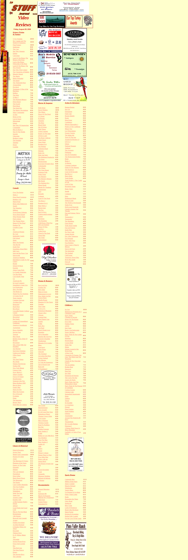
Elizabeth (16, 467)
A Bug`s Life (69, 353)
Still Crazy (16, 251)
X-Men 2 (16, 97)
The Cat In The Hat (71, 378)
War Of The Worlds (19, 132)
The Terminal (42, 354)
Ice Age (67, 309)
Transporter (68, 219)
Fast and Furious (70, 228)
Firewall (67, 262)
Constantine (16, 127)
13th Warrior (17, 516)
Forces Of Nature (18, 377)
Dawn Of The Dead (44, 114)
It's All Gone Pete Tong (45, 412)
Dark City (41, 153)
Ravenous (41, 219)
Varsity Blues (69, 490)
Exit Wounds (69, 238)
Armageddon (17, 85)
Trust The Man (42, 440)
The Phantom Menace (19, 99)
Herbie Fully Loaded (71, 516)
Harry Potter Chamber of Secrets (71, 316)
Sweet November (43, 470)
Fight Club (68, 114)
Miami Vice (68, 129)
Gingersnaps (42, 189)
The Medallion (69, 221)
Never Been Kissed (19, 214)
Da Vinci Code (69, 232)
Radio (67, 497)
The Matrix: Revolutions (20, 110)
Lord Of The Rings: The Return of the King (20, 59)
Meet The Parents (18, 242)
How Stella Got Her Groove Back (44, 297)
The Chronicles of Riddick (21, 72)
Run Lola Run (42, 285)
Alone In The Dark (44, 233)
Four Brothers (69, 243)
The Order (41, 237)
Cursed (40, 216)
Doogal (67, 407)
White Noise (42, 174)
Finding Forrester (43, 429)
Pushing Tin (16, 225)
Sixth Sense (41, 108)
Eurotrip (15, 268)
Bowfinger (16, 309)
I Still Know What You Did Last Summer (45, 224)
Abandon (41, 121)
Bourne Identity (70, 116)
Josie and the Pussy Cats (20, 253)
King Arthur (16, 476)
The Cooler (41, 405)
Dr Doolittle (68, 403)
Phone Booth (42, 185)
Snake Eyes (68, 205)
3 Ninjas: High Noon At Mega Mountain (72, 429)
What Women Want (19, 217)
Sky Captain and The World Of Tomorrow (19, 42)
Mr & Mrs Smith (70, 259)
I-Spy (14, 357)
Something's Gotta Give (20, 285)
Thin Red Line (17, 548)
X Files (15, 114)
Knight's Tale (17, 500)
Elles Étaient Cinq (43, 319)
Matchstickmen (43, 408)
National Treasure (70, 146)
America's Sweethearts (20, 325)
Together (41, 304)
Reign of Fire (17, 117)
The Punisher (17, 140)
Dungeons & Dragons (72, 375)
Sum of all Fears (70, 249)
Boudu (15, 264)
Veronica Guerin (43, 423)
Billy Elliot (41, 290)
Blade (67, 159)
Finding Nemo (69, 324)
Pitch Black (16, 106)
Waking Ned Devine (19, 364)
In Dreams (41, 118)
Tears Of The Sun (70, 137)
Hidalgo (15, 469)
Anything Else (17, 302)
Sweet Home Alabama (20, 212)
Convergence (42, 240)
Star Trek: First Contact (20, 70)
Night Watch (42, 140)
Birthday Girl (17, 199)
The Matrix (16, 76)
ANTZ (67, 326)
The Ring (41, 123)
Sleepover (68, 369)
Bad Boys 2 (68, 174)
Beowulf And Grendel (20, 518)
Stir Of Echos (42, 127)
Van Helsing (42, 146)
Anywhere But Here (44, 356)
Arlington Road (43, 149)
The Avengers (69, 150)
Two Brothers (42, 438)
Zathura (67, 398)
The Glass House (43, 170)
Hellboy (15, 93)
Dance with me (43, 459)
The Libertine (17, 556)
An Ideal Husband (18, 525)
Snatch (15, 206)
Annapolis (41, 474)
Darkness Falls (42, 172)
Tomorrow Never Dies (72, 257)
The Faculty (16, 104)
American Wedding (19, 257)
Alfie (39, 446)
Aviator (15, 520)
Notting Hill (16, 366)
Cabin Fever (42, 231)
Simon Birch (42, 461)
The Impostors (17, 400)
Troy (14, 537)
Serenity (15, 134)
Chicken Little (69, 392)
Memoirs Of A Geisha (45, 343)
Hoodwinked (69, 340)
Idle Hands (41, 181)
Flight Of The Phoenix (72, 167)
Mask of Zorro (42, 292)
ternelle (41, 194)
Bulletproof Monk (70, 198)
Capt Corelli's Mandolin (20, 484)
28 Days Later (42, 136)
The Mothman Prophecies (46, 157)
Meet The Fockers (18, 392)
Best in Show (17, 385)
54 (39, 467)
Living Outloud (43, 358)
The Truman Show (18, 221)
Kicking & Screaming (71, 514)
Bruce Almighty (18, 330)
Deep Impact (17, 102)
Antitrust (67, 148)
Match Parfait (69, 512)
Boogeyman (42, 208)
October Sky (42, 287)
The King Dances (18, 550)
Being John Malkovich (20, 204)
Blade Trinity (69, 189)
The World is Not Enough (73, 203)
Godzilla (15, 147)
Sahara (67, 144)
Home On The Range (71, 319)
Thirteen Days (17, 533)
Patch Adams (17, 219)
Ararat (40, 451)
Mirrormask (16, 121)
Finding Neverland (18, 522)
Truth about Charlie (71, 225)
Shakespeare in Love (44, 294)
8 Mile (40, 324)
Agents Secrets (69, 234)
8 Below (67, 413)
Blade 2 (67, 161)
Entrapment (68, 111)
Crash (40, 472)
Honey (40, 448)
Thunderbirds (69, 422)
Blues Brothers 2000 (19, 383)
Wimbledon (68, 488)
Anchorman (16, 328)
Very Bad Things (18, 359)
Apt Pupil (41, 328)
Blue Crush (68, 505)
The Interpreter (69, 251)
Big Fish (40, 427)
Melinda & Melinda (44, 478)
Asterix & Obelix (70, 380)
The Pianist (16, 482)
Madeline (68, 338)
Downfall (16, 531)
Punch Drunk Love (44, 330)
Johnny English (17, 374)
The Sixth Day (17, 108)
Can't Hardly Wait (18, 276)
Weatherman (42, 341)
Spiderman (16, 47)
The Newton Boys (18, 554)
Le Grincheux (69, 405)
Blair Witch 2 (42, 206)
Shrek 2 (15, 195)
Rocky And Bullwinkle (72, 330)
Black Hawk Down (19, 478)
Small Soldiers (69, 411)
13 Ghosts (41, 116)
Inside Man (68, 230)
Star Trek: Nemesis (19, 51)
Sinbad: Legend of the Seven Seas (72, 350)
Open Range (69, 223)
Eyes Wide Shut (43, 457)
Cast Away (41, 347)
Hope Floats (42, 349)
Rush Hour (16, 307)
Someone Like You (19, 381)
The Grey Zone (17, 489)
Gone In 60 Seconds (71, 172)
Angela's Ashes (17, 497)
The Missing (42, 360)
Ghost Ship (41, 235)
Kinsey (15, 552)
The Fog (40, 210)
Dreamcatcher (42, 161)
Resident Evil (42, 144)
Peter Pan (68, 371)
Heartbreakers (17, 379)
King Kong (68, 120)
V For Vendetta (17, 39)
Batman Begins (69, 107)
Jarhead (15, 506)
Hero (66, 196)
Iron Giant (68, 328)
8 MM (40, 433)
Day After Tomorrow (71, 236)
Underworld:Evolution (45, 214)
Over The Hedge (18, 192)
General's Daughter (44, 339)
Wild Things (42, 129)
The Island (16, 80)
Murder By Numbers (44, 187)
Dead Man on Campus (20, 405)
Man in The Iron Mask (20, 512)
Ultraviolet (16, 136)
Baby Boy (41, 326)
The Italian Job (69, 135)
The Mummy (42, 176)
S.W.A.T (67, 142)
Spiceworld (16, 255)
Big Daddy (16, 319)
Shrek (14, 240)
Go (14, 279)
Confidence (68, 122)
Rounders (41, 332)
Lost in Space (17, 119)
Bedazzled (16, 304)
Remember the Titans (71, 499)
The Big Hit (16, 245)
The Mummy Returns (45, 179)
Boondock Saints (70, 186)
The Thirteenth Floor (19, 83)
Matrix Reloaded (18, 78)
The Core (16, 49)
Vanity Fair (16, 495)
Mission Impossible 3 (71, 124)
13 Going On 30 (18, 296)
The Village (41, 168)
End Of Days (42, 212)
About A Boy (42, 313)
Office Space (17, 355)
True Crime (41, 306)
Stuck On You (17, 389)
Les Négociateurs (70, 131)
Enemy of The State (44, 133)
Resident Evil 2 (43, 203)
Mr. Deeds (16, 361)
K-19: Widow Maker (19, 535)
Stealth (67, 191)
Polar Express (69, 409)
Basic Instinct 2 (43, 431)
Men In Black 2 (18, 130)
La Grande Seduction (19, 272)
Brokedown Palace (44, 414)
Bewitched (16, 317)
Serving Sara (17, 332)
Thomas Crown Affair (45, 416)
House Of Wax (42, 227)
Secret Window (43, 110)
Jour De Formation (71, 154)
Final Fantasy (17, 45)
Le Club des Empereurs (45, 362)
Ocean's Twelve (70, 133)
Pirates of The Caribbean (72, 127)
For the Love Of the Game (73, 518)
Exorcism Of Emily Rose (46, 164)
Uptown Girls (17, 370)
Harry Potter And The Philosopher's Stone (71, 383)
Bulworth (41, 367)
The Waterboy (17, 208)
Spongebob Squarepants (72, 394)
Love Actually (42, 410)
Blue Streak (16, 336)
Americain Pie (17, 281)
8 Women (41, 480)
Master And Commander (20, 454)
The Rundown (69, 170)
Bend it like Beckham (71, 510)
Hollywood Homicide (71, 207)
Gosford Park (42, 317)
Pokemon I (68, 426)
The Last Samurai (18, 472)
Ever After (68, 321)
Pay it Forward (17, 394)
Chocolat (41, 352)
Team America (17, 298)
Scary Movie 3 (17, 372)
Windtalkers (16, 491)
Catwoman (16, 56)
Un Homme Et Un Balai (72, 492)
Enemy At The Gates (19, 465)
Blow (40, 345)
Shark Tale (68, 345)
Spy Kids (68, 373)
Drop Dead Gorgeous (19, 197)
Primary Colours (43, 453)
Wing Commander (18, 112)
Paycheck (16, 87)
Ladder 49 (41, 444)
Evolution (16, 396)
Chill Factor (68, 255)
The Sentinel (69, 253)
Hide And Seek (43, 155)
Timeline (15, 142)
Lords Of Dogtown (71, 508)
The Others (41, 112)
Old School (16, 238)
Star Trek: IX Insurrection (21, 125)
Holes (67, 396)
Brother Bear (69, 367)
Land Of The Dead (44, 198)
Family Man (16, 387)
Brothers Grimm (18, 138)
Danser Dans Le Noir (45, 455)
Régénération (17, 514)
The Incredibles (70, 365)
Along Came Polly (18, 270)
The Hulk (16, 95)
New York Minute (18, 368)
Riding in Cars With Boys (46, 436)
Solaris (15, 123)
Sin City (67, 109)
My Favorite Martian (71, 424)
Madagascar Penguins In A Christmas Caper (73, 312)
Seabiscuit (68, 503)
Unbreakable (42, 166)
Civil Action (42, 418)
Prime (14, 398)
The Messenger (17, 480)
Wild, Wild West (70, 241)
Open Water (42, 142)
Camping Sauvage (18, 300)
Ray (14, 546)
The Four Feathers (18, 487)
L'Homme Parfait (18, 315)
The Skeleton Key (43, 183)
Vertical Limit (69, 200)
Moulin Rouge (42, 300)
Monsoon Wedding (44, 476)
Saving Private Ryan (19, 541)
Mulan (67, 347)
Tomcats (15, 334)
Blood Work (42, 125)
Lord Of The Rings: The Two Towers (20, 67)
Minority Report (18, 74)
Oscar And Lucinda (19, 544)
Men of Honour (43, 420)
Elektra (15, 53)
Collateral (68, 194)
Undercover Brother (19, 353)
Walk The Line (17, 493)
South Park (16, 247)
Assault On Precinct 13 (72, 139)
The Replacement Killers (72, 157)
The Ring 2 (41, 201)
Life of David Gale (44, 364)
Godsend (41, 196)
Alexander (16, 539)
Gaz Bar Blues (17, 274)
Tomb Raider (69, 178)
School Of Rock (18, 266)
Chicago (40, 315)
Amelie (40, 321)
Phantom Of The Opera (45, 302)
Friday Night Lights (71, 494)
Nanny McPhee (70, 332)
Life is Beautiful (43, 334)
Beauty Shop (17, 402)
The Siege (41, 159)
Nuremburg (16, 474)
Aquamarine (69, 416)
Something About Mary (20, 249)
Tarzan (67, 400)
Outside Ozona (69, 264)
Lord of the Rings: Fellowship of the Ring (20, 63)
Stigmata (41, 151)
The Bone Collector (44, 138)
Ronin (67, 118)
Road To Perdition (44, 425)
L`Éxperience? (42, 369)
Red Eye (41, 229)
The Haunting (42, 221)
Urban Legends (43, 131)
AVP (39, 192)
